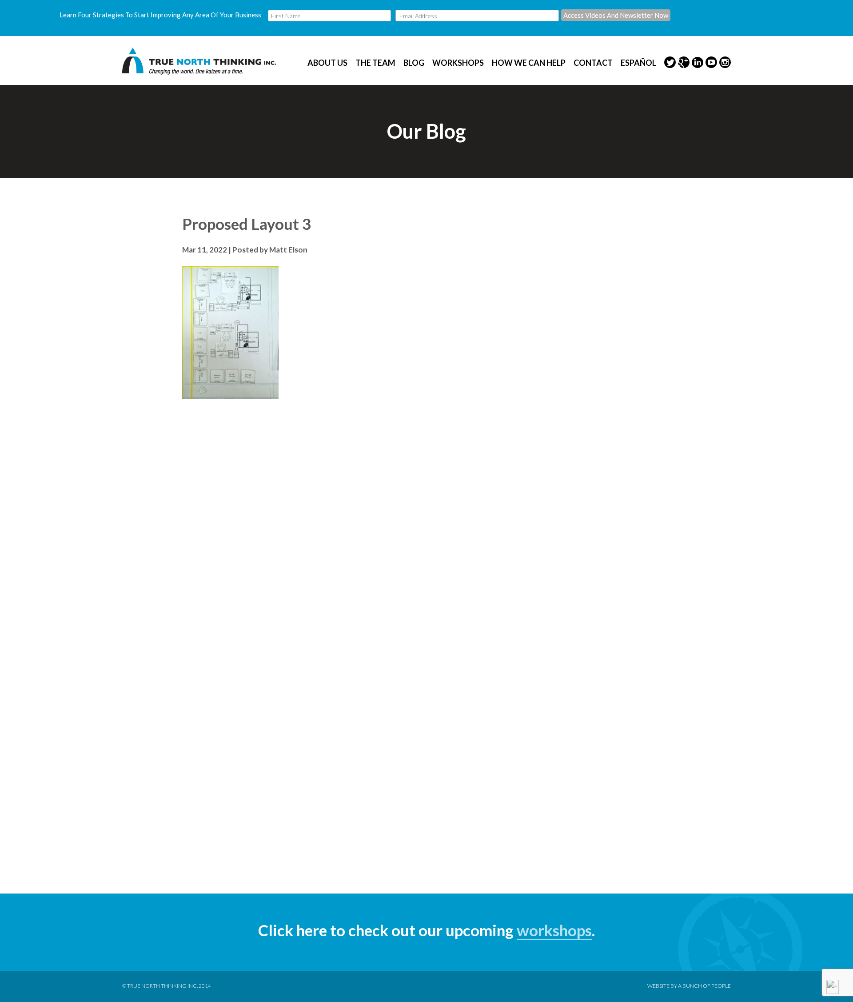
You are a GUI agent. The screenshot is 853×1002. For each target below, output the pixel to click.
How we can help (529, 63)
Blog (413, 63)
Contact (593, 63)
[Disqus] (426, 519)
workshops (554, 930)
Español (638, 63)
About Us (327, 63)
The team (375, 63)
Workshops (458, 63)
